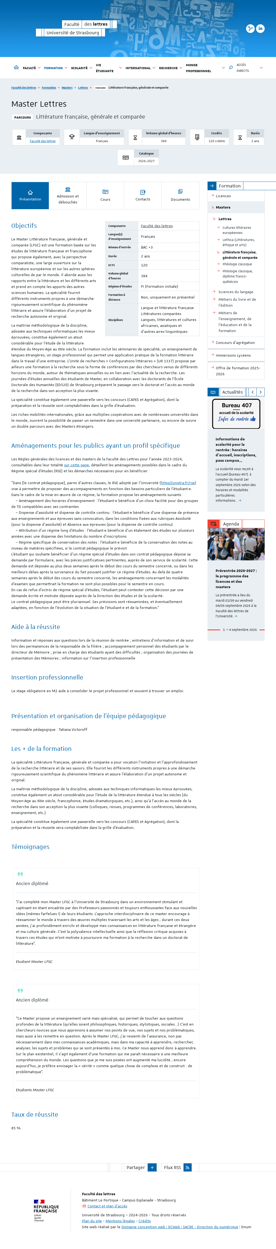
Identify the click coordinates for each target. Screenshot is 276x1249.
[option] (236, 454)
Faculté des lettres (23, 87)
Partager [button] (136, 1167)
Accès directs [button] (243, 68)
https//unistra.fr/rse (178, 482)
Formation (49, 87)
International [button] (138, 67)
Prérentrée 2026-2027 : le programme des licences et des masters (236, 578)
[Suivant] (260, 392)
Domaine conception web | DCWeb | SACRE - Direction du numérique (180, 1226)
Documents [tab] (180, 199)
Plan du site (92, 1220)
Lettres (83, 87)
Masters (67, 87)
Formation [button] (53, 67)
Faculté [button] (29, 67)
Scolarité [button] (79, 67)
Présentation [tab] (30, 199)
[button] (231, 68)
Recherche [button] (168, 67)
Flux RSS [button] (172, 1167)
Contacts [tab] (143, 199)
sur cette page (76, 465)
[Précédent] (253, 392)
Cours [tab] (105, 199)
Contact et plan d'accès (107, 1206)
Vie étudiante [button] (104, 67)
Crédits (145, 1220)
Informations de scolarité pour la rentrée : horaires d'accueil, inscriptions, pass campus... (236, 450)
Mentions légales (120, 1220)
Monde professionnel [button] (198, 67)
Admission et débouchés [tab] (68, 199)
